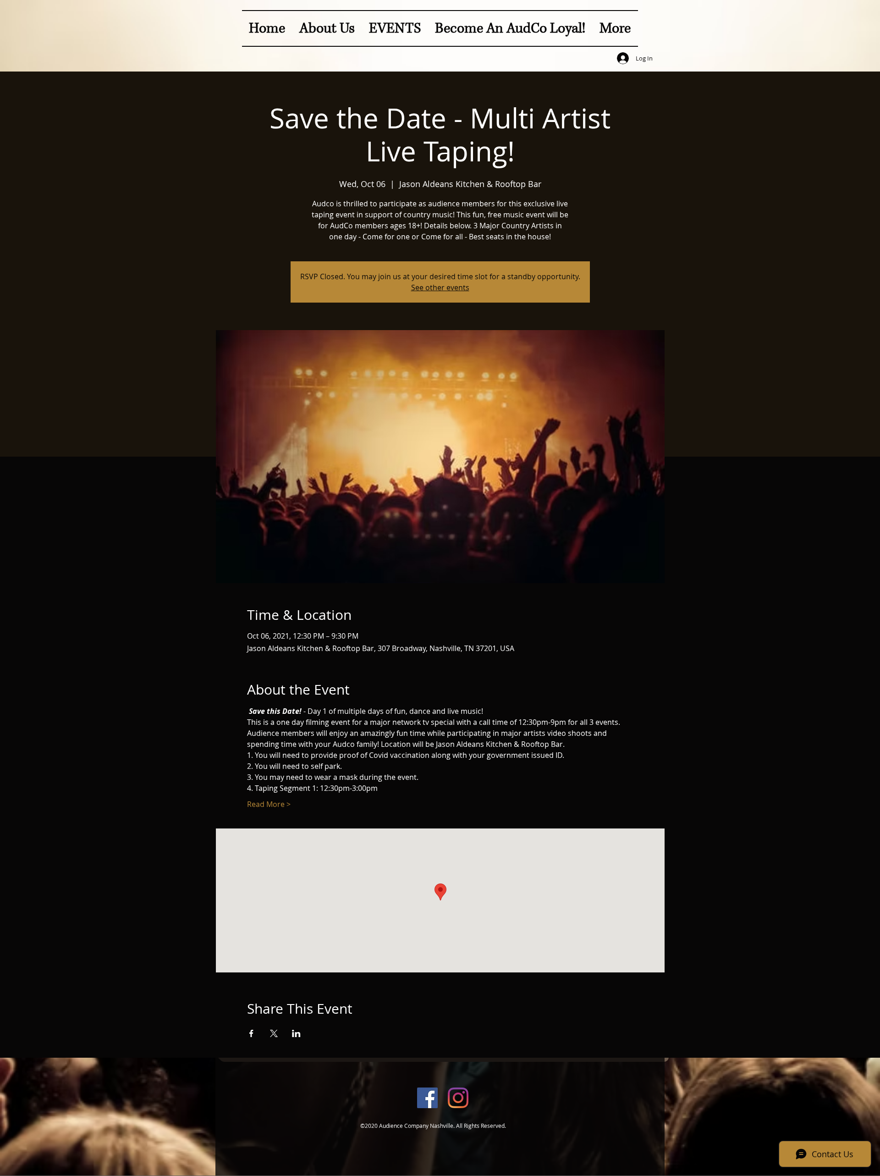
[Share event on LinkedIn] (296, 1033)
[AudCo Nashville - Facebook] (427, 1098)
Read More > (269, 804)
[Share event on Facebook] (251, 1033)
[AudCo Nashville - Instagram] (458, 1098)
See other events (440, 287)
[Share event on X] (274, 1033)
